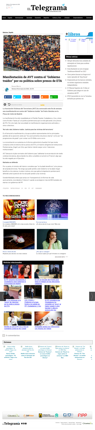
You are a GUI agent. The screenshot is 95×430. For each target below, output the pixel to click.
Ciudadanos (38, 188)
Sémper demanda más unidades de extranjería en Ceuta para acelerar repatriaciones (78, 63)
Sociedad (29, 18)
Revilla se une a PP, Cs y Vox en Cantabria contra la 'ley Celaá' (16, 328)
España (10, 18)
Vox (26, 188)
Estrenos (89, 18)
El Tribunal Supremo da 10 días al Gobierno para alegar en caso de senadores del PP (78, 90)
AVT (33, 188)
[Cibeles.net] (47, 415)
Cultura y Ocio (57, 18)
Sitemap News (72, 422)
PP (29, 188)
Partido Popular (15, 188)
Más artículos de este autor (20, 86)
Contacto (58, 422)
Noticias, (6, 32)
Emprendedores (78, 18)
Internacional (19, 18)
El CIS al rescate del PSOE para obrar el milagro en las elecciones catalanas (47, 282)
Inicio (4, 18)
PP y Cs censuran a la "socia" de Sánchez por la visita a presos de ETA (12, 303)
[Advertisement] (47, 25)
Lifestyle (67, 18)
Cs (22, 188)
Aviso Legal (79, 424)
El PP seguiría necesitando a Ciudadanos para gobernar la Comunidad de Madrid (15, 282)
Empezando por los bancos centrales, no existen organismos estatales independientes (79, 82)
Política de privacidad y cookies (69, 424)
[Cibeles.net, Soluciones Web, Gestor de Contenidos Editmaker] (88, 423)
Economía (38, 18)
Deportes (46, 18)
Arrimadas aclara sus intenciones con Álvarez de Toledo (47, 328)
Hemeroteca (78, 422)
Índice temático (64, 422)
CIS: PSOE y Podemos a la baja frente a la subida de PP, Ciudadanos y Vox (33, 303)
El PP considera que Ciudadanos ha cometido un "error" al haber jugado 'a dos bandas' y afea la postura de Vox (53, 305)
